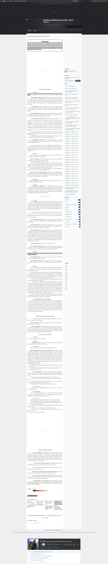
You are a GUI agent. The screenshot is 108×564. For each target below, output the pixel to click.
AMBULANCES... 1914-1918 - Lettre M (71, 159)
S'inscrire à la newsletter (32, 495)
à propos (56, 547)
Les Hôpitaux (67, 221)
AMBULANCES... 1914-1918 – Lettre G (71, 145)
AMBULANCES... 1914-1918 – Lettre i (71, 150)
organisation (67, 226)
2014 (66, 284)
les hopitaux (67, 199)
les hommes (67, 207)
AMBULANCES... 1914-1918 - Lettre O (71, 164)
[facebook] (73, 1)
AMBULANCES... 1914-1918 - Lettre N (71, 162)
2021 (66, 270)
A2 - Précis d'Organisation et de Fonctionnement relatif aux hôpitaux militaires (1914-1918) (72, 118)
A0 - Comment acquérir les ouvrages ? (71, 114)
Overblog (60, 530)
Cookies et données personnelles (82, 532)
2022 (66, 268)
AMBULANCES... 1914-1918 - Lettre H (71, 148)
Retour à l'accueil (45, 517)
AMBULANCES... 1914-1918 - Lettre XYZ (72, 185)
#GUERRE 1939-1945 (59, 37)
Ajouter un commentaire (36, 522)
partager (50, 547)
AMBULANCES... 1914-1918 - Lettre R (71, 171)
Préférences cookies (91, 532)
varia (66, 202)
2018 (66, 275)
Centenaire (67, 209)
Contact (35, 30)
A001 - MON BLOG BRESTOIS (70, 88)
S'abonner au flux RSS (71, 70)
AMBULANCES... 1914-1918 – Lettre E (71, 141)
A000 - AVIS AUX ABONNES (70, 86)
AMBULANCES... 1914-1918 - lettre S (71, 173)
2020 (66, 272)
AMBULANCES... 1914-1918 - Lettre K (71, 155)
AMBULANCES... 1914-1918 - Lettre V (71, 180)
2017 (66, 277)
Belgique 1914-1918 (68, 219)
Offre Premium (73, 532)
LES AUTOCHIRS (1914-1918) (70, 194)
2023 (66, 265)
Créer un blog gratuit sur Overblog (36, 532)
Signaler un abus (53, 532)
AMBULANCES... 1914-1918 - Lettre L (71, 157)
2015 (66, 282)
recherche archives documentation (70, 204)
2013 (66, 286)
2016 (66, 279)
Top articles (44, 532)
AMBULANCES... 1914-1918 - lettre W (71, 182)
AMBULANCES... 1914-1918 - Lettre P (71, 166)
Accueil (29, 30)
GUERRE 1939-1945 (68, 214)
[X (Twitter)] (75, 1)
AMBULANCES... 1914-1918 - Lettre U (71, 178)
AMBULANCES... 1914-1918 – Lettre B (71, 134)
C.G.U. (58, 532)
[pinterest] (77, 1)
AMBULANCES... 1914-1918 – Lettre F (71, 143)
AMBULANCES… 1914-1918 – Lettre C (71, 136)
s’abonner (44, 547)
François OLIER (20, 532)
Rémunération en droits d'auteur (65, 532)
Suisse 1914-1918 (68, 216)
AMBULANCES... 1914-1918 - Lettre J (71, 152)
